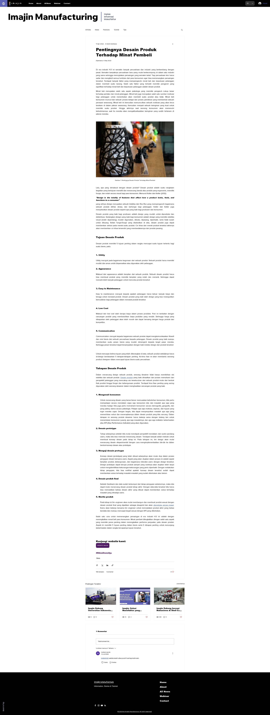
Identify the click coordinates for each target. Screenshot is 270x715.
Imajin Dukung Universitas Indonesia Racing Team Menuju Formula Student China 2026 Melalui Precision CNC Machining (100, 609)
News (97, 30)
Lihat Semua (181, 583)
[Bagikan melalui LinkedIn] (107, 565)
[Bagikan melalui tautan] (112, 565)
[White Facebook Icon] (95, 705)
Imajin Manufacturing (53, 16)
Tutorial (116, 30)
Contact (164, 701)
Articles (88, 30)
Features (106, 30)
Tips (124, 30)
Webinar (164, 696)
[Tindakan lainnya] (172, 44)
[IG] (98, 705)
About (163, 687)
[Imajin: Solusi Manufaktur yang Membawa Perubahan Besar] (135, 596)
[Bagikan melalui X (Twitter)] (102, 565)
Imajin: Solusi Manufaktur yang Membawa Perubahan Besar (133, 609)
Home (163, 682)
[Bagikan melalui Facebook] (97, 565)
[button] (182, 30)
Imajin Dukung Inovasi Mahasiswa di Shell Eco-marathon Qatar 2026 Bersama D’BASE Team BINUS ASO (169, 609)
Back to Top (3, 706)
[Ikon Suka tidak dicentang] (102, 662)
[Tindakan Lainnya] (172, 653)
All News (165, 691)
